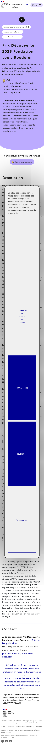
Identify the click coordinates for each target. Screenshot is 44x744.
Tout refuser (22, 454)
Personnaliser (22, 520)
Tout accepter (22, 388)
